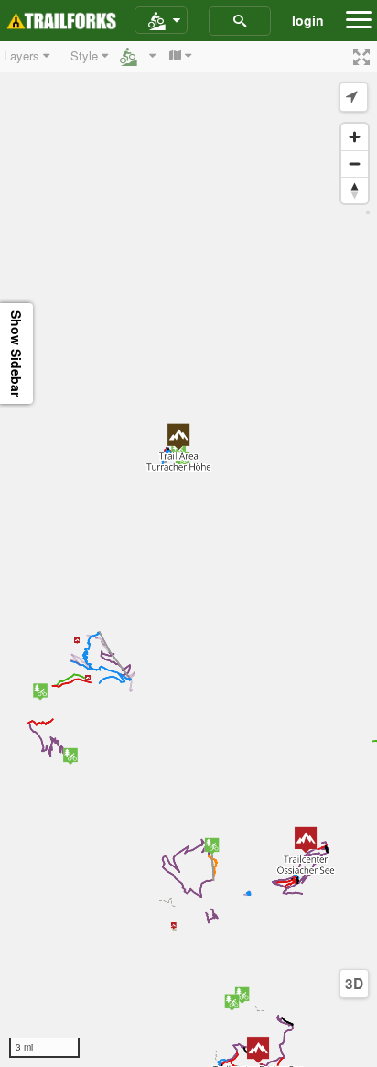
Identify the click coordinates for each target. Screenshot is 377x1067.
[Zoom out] (354, 163)
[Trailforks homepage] (61, 21)
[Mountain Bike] (161, 21)
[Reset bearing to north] (354, 190)
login (308, 20)
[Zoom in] (354, 137)
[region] (188, 554)
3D (354, 984)
